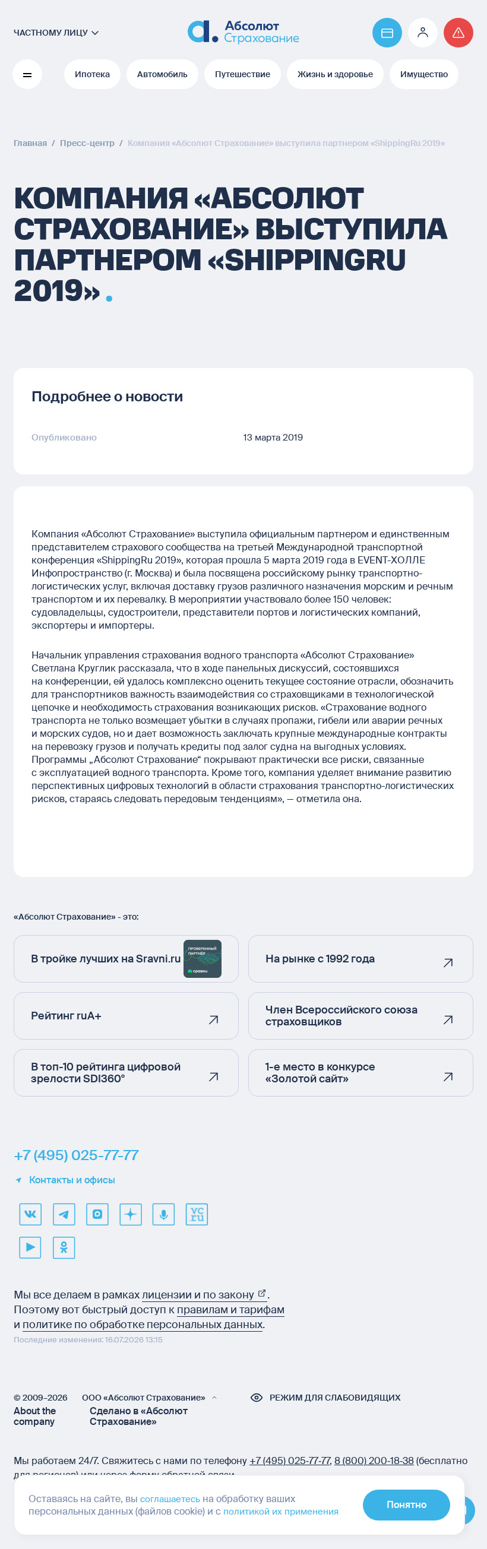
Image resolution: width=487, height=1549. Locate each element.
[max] (96, 1214)
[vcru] (196, 1214)
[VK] (30, 1214)
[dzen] (130, 1214)
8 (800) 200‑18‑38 (374, 1461)
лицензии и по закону (199, 1295)
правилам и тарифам (230, 1310)
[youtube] (30, 1247)
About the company (35, 1416)
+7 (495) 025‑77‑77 (289, 1461)
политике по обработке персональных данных (143, 1324)
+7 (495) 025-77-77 (76, 1155)
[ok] (63, 1247)
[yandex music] (163, 1214)
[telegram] (63, 1214)
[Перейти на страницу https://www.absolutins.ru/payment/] (387, 32)
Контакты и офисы (72, 1180)
